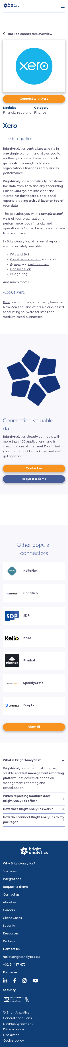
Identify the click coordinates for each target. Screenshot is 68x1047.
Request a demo (15, 887)
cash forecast (38, 264)
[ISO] (16, 1002)
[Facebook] (15, 982)
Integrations (12, 879)
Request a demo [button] (34, 479)
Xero (6, 302)
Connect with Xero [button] (34, 99)
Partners (9, 941)
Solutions (10, 871)
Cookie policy (13, 1040)
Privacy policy (13, 1029)
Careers (9, 910)
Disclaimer (11, 1035)
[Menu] (62, 6)
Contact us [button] (34, 468)
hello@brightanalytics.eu (21, 957)
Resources (11, 933)
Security (9, 926)
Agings (15, 264)
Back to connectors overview (30, 34)
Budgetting (18, 274)
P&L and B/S (19, 254)
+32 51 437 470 (14, 964)
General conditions (17, 1018)
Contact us (11, 894)
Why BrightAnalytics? (19, 863)
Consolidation (20, 269)
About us (10, 902)
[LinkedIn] (5, 982)
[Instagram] (24, 982)
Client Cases (12, 918)
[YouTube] (35, 982)
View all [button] (34, 727)
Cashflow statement (25, 259)
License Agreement (18, 1024)
